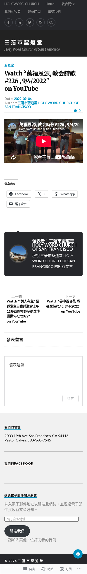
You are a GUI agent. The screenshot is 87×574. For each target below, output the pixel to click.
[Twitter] (30, 22)
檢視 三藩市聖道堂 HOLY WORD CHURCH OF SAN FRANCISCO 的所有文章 (53, 261)
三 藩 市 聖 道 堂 (23, 42)
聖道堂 (9, 65)
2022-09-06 (23, 99)
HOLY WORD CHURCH (21, 4)
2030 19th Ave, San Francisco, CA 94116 (36, 435)
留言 (70, 398)
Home (50, 4)
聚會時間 (34, 12)
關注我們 (17, 531)
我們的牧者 (12, 12)
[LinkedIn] (19, 22)
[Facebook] (8, 22)
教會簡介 (67, 4)
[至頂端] (78, 554)
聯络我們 (54, 12)
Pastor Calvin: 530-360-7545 (27, 440)
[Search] (51, 22)
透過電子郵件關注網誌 (20, 495)
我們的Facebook (18, 463)
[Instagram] (40, 22)
